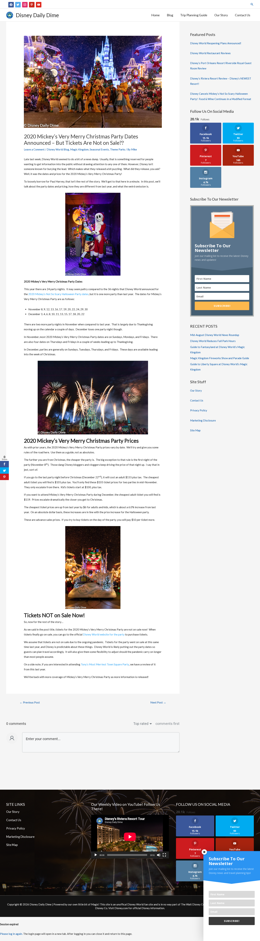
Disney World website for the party (104, 634)
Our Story (196, 390)
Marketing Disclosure (203, 420)
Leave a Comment (34, 149)
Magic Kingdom (79, 149)
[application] (130, 837)
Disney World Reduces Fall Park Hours (213, 341)
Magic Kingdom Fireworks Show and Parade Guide (219, 358)
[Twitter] (18, 4)
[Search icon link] (252, 4)
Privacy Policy (198, 410)
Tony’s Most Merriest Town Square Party (105, 664)
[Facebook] (11, 4)
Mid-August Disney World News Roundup (214, 335)
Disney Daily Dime (37, 15)
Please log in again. (11, 933)
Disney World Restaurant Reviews (210, 53)
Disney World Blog (58, 149)
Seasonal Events (99, 149)
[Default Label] (31, 4)
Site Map (195, 430)
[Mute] (158, 855)
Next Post (158, 702)
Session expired (9, 924)
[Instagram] (25, 4)
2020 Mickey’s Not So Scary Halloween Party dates (58, 294)
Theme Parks (117, 149)
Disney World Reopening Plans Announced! (215, 43)
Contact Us (196, 400)
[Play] (95, 855)
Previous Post (30, 702)
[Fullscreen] (164, 855)
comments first (167, 724)
